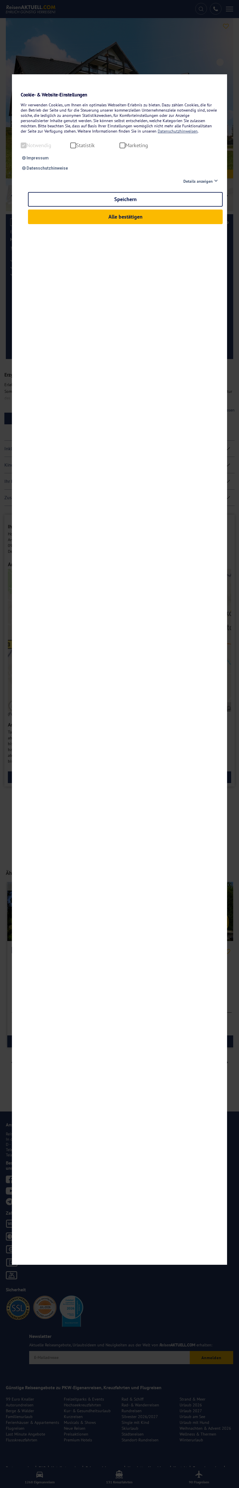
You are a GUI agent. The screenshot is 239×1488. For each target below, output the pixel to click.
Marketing (136, 145)
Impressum (37, 158)
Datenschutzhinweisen (178, 131)
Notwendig (39, 145)
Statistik (85, 145)
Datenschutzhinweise (47, 168)
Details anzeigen (198, 181)
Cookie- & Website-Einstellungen (54, 95)
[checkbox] (24, 145)
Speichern (125, 199)
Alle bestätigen (125, 216)
